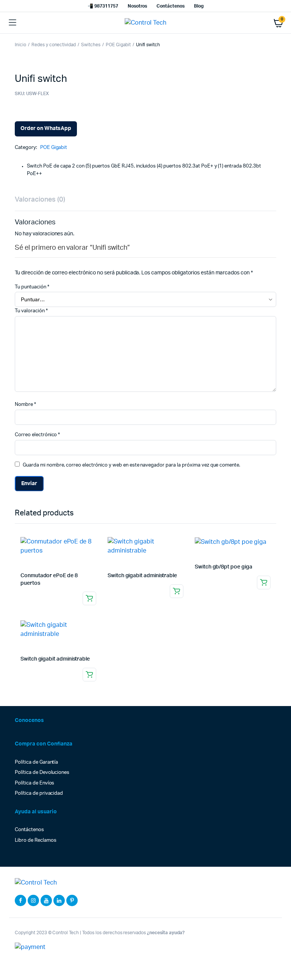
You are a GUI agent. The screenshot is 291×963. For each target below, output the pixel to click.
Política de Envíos (34, 783)
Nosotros (137, 6)
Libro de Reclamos (35, 840)
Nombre (25, 404)
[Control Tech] (146, 22)
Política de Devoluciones (42, 772)
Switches (90, 44)
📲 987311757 (103, 6)
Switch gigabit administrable (142, 575)
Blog (198, 6)
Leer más (89, 598)
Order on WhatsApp (45, 128)
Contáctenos (170, 6)
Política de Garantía (36, 762)
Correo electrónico (37, 434)
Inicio (20, 44)
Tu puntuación (32, 287)
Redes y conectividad (53, 44)
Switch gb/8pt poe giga (223, 567)
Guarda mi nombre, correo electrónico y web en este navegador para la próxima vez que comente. (131, 465)
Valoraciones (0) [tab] (40, 199)
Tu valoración (31, 310)
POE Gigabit (118, 44)
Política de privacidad (39, 793)
